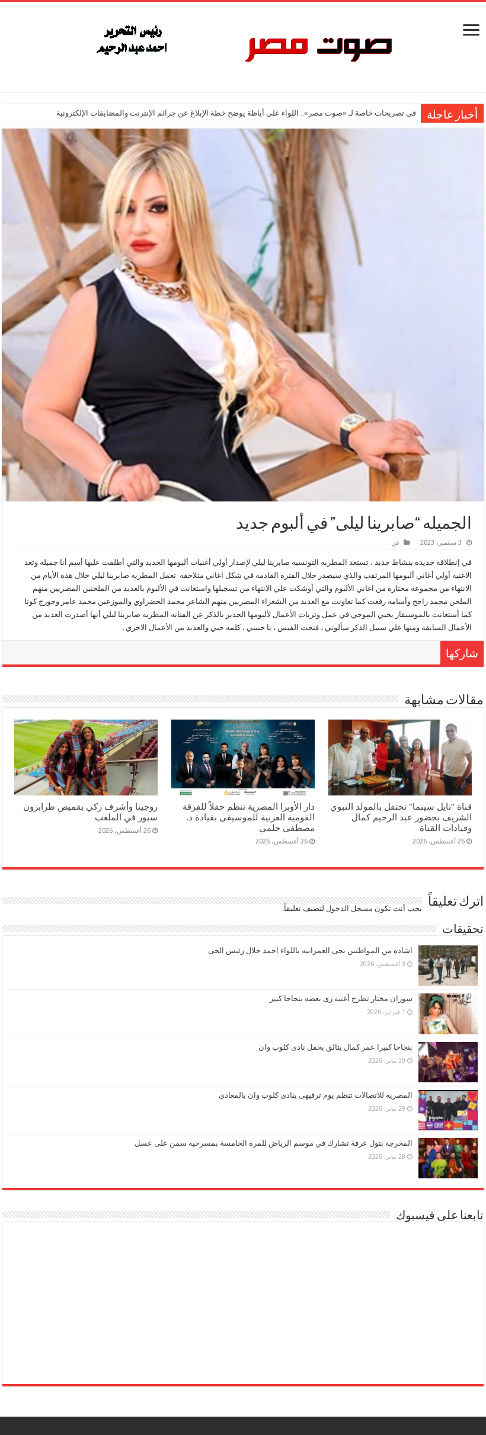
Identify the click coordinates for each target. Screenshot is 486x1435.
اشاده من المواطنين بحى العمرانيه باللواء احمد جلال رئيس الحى (310, 950)
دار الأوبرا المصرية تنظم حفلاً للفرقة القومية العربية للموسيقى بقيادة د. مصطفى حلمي (249, 817)
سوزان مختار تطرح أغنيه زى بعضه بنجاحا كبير (341, 998)
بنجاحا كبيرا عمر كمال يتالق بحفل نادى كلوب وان (335, 1047)
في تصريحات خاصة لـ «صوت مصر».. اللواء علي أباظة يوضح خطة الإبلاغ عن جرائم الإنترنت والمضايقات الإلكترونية (236, 112)
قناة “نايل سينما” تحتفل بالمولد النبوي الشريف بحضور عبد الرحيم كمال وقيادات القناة (401, 817)
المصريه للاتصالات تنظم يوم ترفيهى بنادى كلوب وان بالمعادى (316, 1095)
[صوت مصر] (243, 44)
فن (395, 542)
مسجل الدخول (349, 908)
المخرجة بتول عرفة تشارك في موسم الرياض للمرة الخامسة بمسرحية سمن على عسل (274, 1143)
